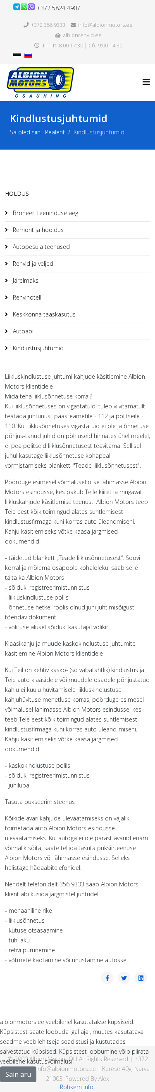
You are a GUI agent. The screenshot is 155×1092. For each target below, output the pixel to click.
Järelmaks (24, 280)
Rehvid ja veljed (32, 263)
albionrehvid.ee (82, 35)
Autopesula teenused (40, 247)
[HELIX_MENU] (146, 82)
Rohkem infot (77, 1087)
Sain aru (18, 1074)
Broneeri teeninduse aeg (44, 213)
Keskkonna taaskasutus (43, 314)
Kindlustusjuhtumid (37, 348)
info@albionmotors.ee (105, 24)
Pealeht (55, 132)
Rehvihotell (26, 297)
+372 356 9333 (48, 24)
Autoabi (22, 331)
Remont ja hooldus (37, 230)
